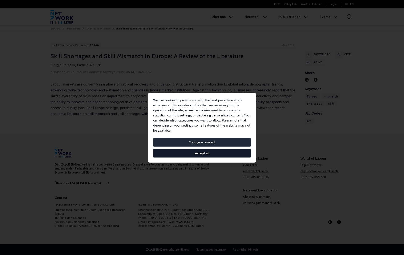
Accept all (202, 153)
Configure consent (202, 142)
